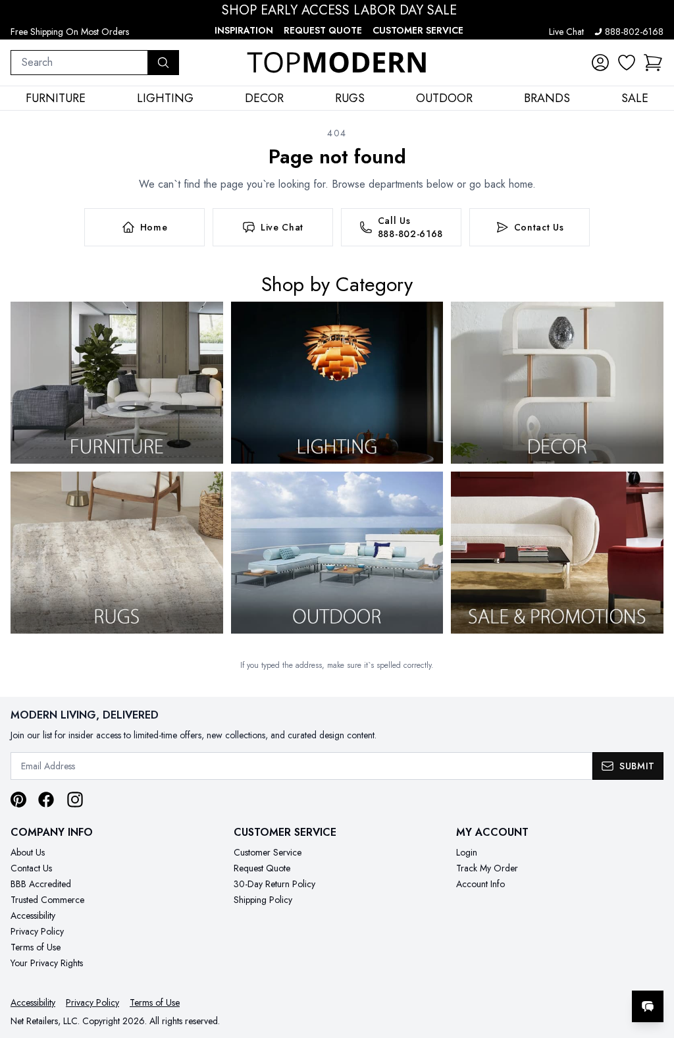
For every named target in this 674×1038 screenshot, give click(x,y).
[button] (652, 62)
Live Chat (566, 31)
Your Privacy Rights (47, 963)
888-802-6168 (634, 31)
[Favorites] (626, 62)
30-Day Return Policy (274, 883)
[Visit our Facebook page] (46, 799)
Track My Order (487, 868)
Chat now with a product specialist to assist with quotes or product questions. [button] (555, 971)
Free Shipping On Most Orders (70, 31)
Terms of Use (36, 947)
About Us (28, 852)
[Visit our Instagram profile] (75, 799)
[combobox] (79, 62)
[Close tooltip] (653, 966)
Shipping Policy (263, 899)
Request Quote (323, 30)
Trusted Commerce (47, 899)
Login (466, 852)
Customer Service (418, 30)
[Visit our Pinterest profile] (18, 799)
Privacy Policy (37, 931)
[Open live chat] (647, 1006)
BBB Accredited (41, 883)
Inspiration (244, 30)
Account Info (480, 883)
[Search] (163, 62)
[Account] (600, 62)
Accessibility (33, 915)
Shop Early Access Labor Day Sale (339, 10)
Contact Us (31, 868)
